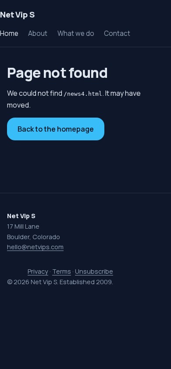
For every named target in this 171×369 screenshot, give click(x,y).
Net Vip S (17, 14)
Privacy (38, 271)
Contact (117, 33)
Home (9, 33)
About (37, 33)
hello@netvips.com (35, 247)
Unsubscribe (94, 271)
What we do (75, 33)
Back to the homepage (56, 129)
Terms (61, 271)
